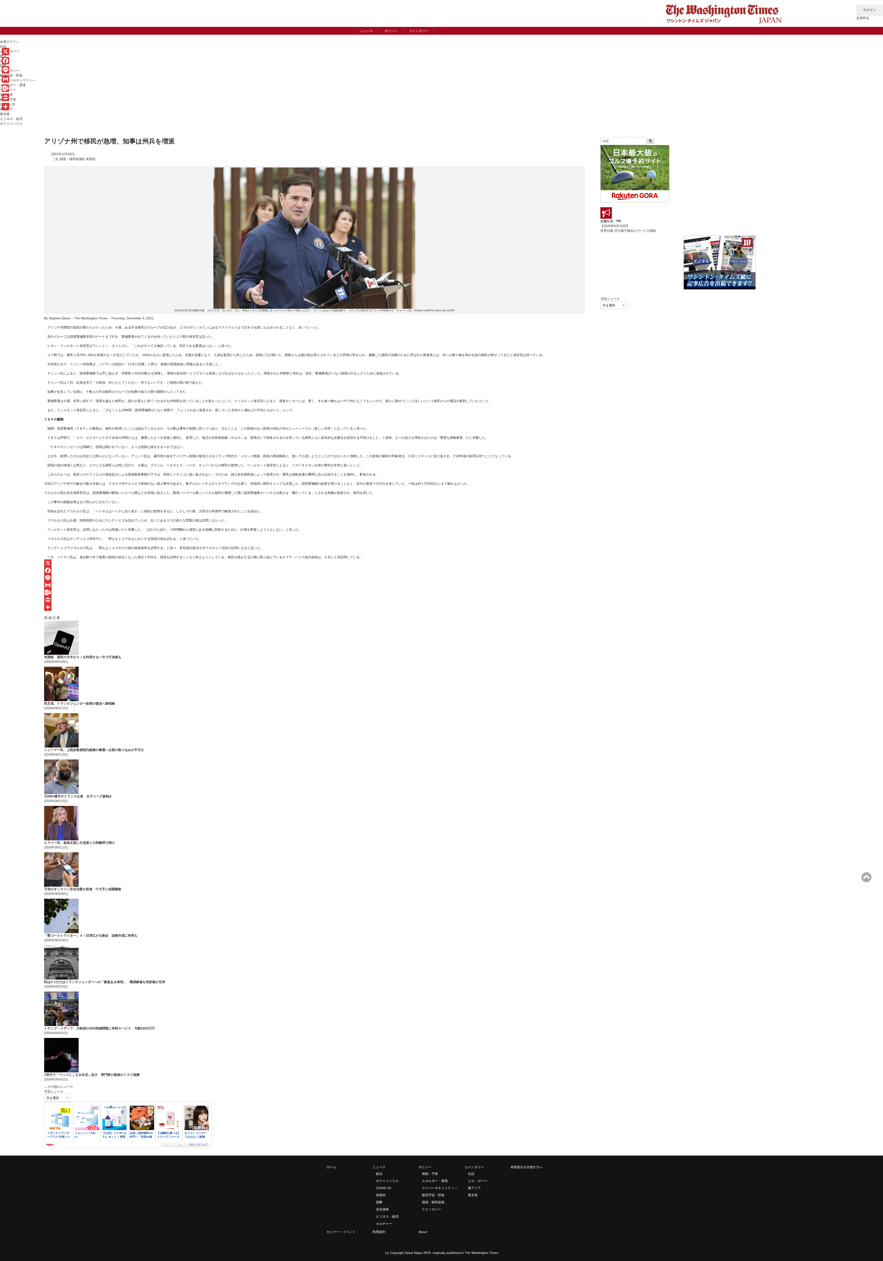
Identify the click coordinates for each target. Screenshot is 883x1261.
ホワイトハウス (11, 123)
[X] (314, 563)
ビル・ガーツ (477, 1181)
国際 (379, 1202)
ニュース (366, 31)
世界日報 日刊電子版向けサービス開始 (628, 230)
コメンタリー (418, 31)
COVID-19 (383, 1188)
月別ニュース (53, 1091)
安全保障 (382, 1209)
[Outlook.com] (314, 592)
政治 (379, 1174)
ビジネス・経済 (11, 119)
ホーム (331, 1167)
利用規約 (379, 1232)
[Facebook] (314, 570)
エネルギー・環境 (13, 85)
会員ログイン (9, 41)
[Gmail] (314, 585)
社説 (471, 1174)
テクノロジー (431, 1209)
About (423, 1232)
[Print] (314, 600)
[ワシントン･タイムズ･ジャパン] (723, 24)
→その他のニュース (58, 1086)
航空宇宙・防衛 (11, 75)
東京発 (5, 114)
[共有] (314, 607)
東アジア (474, 1188)
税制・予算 (430, 1174)
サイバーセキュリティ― (17, 80)
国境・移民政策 (71, 159)
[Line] (314, 577)
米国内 (90, 159)
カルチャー (384, 1223)
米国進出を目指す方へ (526, 1167)
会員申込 (862, 18)
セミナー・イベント (341, 1232)
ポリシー (390, 31)
